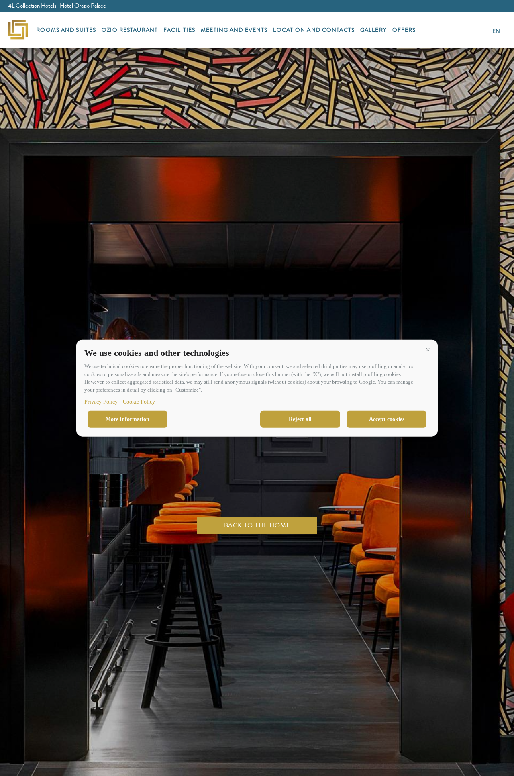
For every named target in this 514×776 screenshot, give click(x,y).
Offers (404, 30)
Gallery (373, 30)
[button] (428, 349)
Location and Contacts (314, 30)
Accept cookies (386, 419)
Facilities (179, 30)
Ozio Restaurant (130, 30)
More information (127, 419)
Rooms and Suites (66, 30)
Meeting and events (234, 30)
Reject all (300, 419)
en (496, 31)
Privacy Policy (101, 402)
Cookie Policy (139, 402)
